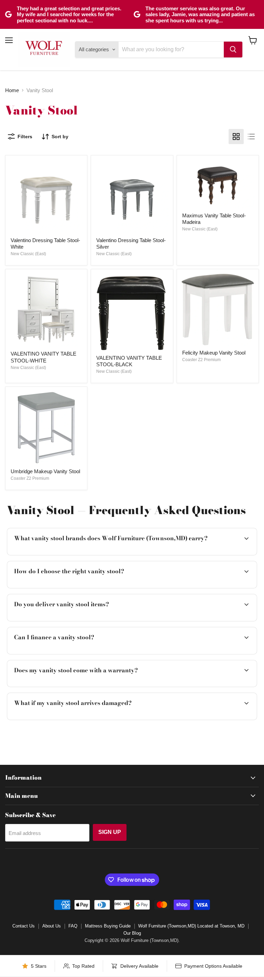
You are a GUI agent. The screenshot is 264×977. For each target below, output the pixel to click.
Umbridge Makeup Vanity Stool (45, 471)
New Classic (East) (28, 253)
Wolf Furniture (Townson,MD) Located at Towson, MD (191, 926)
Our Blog (132, 933)
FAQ (72, 926)
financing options (64, 653)
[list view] (251, 136)
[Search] (233, 49)
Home (12, 90)
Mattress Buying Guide (108, 926)
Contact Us (23, 926)
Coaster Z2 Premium (201, 359)
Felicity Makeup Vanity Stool (213, 353)
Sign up (109, 832)
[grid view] (236, 136)
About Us (51, 926)
